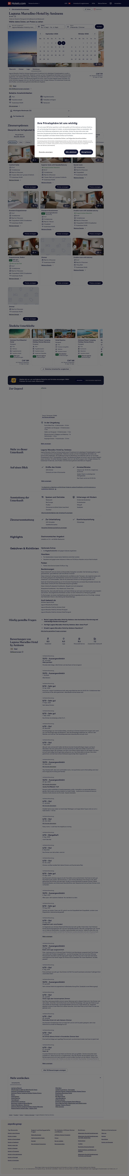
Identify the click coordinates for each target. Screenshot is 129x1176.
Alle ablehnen (71, 152)
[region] (65, 137)
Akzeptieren (86, 152)
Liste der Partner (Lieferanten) (46, 145)
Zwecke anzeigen (46, 152)
